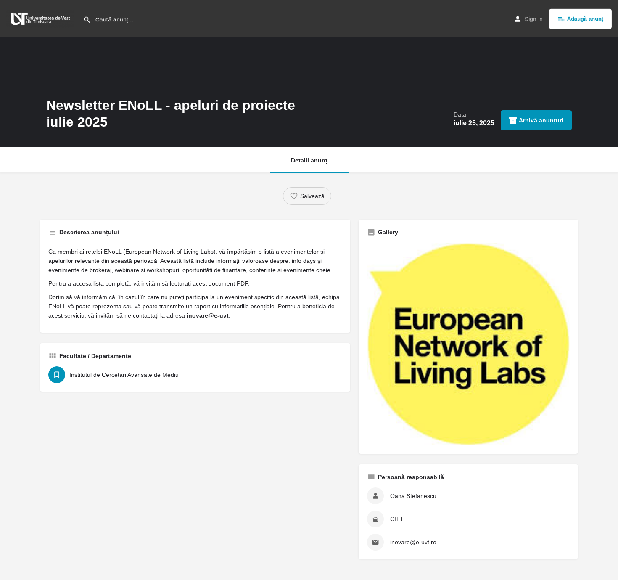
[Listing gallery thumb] (468, 344)
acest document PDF (220, 283)
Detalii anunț (309, 160)
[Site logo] (41, 18)
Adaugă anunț (585, 19)
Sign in (534, 19)
